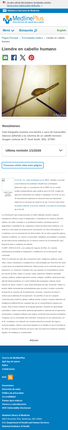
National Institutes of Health (15, 426)
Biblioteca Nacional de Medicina (23, 10)
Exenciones (8, 385)
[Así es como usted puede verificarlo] (34, 4)
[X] (22, 57)
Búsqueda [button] (26, 30)
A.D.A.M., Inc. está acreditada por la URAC (32, 180)
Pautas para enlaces (12, 400)
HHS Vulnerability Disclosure (16, 408)
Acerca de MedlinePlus (13, 358)
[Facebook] (13, 57)
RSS (4, 377)
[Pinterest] (31, 57)
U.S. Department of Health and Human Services (25, 422)
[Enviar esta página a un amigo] (5, 57)
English (61, 30)
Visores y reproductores (14, 404)
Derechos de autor (11, 389)
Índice (5, 365)
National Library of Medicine (16, 415)
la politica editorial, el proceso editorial (30, 206)
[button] (60, 150)
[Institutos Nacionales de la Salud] (5, 11)
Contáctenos (8, 369)
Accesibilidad (9, 397)
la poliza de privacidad (57, 206)
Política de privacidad (12, 393)
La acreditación (33, 187)
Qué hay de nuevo (11, 361)
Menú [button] (6, 30)
